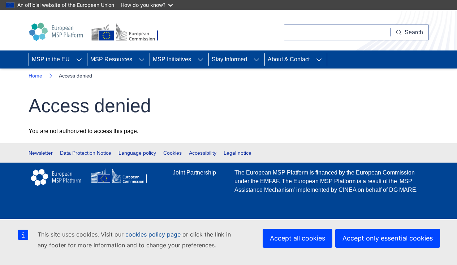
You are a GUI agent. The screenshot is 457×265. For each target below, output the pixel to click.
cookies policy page (153, 234)
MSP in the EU (51, 59)
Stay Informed (229, 59)
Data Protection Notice (85, 153)
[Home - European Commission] (126, 32)
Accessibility (202, 153)
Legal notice (237, 153)
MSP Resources (111, 59)
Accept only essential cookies (387, 238)
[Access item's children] (79, 59)
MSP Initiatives (172, 59)
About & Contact (289, 59)
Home (35, 76)
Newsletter (41, 153)
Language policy (137, 153)
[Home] (57, 32)
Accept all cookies (297, 238)
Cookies (172, 153)
